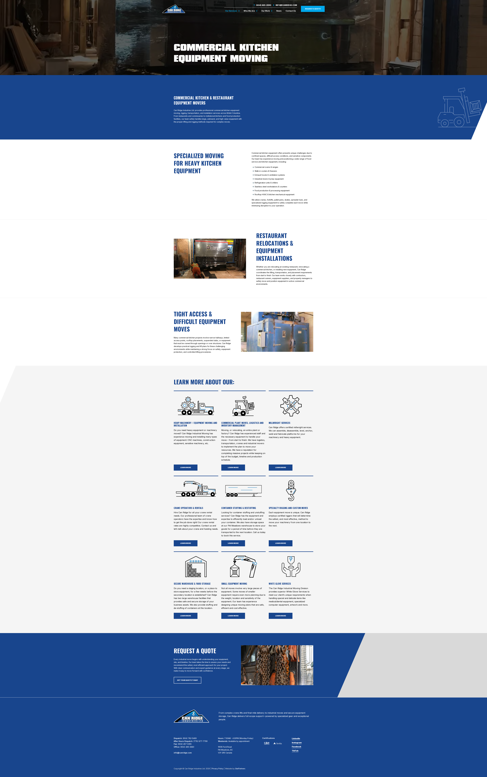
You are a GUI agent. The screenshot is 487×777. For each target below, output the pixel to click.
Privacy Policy (217, 768)
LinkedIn (296, 738)
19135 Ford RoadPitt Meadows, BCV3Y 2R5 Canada (225, 750)
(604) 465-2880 (262, 5)
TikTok (295, 751)
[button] (232, 11)
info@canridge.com (285, 5)
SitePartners (240, 768)
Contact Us (291, 11)
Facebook (296, 747)
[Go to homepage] (173, 9)
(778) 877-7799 (200, 741)
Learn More (185, 467)
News (279, 11)
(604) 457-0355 (185, 744)
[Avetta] (277, 743)
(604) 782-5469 (190, 738)
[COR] (266, 743)
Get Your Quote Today (187, 680)
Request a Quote (313, 9)
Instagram (297, 742)
